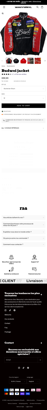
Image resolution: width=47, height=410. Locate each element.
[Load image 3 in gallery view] (23, 61)
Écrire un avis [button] (23, 170)
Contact (7, 323)
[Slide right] (45, 61)
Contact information (35, 403)
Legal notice (29, 406)
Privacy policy (41, 400)
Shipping (11, 81)
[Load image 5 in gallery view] (38, 61)
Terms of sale (20, 406)
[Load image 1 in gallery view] (9, 61)
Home (3, 66)
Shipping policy (23, 403)
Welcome (8, 315)
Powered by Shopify (18, 400)
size (3, 94)
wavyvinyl (10, 400)
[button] (4, 7)
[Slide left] (2, 61)
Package (8, 332)
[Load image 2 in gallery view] (16, 61)
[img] (6, 185)
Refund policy (31, 400)
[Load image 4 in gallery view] (30, 61)
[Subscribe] (40, 360)
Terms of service (12, 403)
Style (4, 84)
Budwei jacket (11, 66)
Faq (6, 327)
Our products (9, 319)
